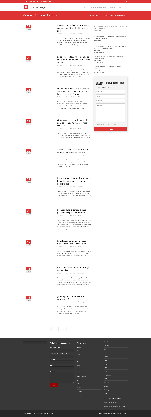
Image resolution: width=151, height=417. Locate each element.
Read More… (61, 48)
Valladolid (106, 353)
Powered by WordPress (105, 413)
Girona (79, 395)
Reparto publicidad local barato (112, 402)
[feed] (126, 2)
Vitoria (105, 371)
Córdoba (106, 342)
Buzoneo (112, 7)
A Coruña (79, 387)
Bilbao (78, 365)
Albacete (106, 382)
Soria (105, 393)
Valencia (79, 358)
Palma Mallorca (81, 376)
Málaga (79, 384)
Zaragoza (79, 362)
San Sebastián (108, 375)
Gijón (105, 349)
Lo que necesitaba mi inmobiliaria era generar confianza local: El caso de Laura (73, 60)
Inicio (85, 7)
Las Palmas (80, 373)
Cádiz (105, 379)
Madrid (79, 347)
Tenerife (106, 356)
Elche (105, 368)
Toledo (106, 360)
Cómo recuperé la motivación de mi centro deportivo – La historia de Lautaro (73, 28)
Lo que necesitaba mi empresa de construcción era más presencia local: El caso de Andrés (73, 91)
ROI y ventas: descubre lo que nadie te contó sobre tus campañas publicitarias (74, 181)
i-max (116, 413)
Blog (120, 7)
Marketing (81, 33)
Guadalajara (107, 390)
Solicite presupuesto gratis (98, 7)
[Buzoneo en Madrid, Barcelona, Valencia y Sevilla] (34, 6)
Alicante (79, 380)
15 (59, 329)
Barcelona (80, 351)
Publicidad (73, 33)
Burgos (106, 364)
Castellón (79, 391)
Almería (106, 386)
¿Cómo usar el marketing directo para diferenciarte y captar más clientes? (72, 123)
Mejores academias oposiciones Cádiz (115, 406)
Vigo (78, 369)
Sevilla (78, 354)
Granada (106, 345)
